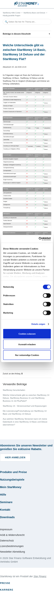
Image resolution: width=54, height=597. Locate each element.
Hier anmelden (15, 457)
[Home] (25, 6)
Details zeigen (38, 324)
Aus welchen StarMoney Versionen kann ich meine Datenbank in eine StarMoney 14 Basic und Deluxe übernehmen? (25, 422)
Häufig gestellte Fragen (11, 16)
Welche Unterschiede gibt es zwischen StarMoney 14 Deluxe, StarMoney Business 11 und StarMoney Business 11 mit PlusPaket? (26, 398)
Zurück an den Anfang (11, 374)
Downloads (7, 517)
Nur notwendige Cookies (27, 355)
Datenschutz (7, 540)
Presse (5, 583)
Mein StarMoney (10, 487)
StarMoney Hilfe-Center (11, 13)
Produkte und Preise (13, 472)
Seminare (6, 502)
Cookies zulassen (27, 333)
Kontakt (5, 509)
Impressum (6, 529)
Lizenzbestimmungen (12, 546)
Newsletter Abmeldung (12, 551)
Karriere (6, 590)
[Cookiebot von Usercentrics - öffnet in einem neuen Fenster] (39, 239)
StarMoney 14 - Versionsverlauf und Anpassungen (25, 406)
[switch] (47, 295)
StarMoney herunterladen (14, 390)
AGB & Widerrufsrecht (12, 535)
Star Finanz (40, 576)
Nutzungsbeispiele (12, 479)
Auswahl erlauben (27, 344)
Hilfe (3, 494)
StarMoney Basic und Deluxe (34, 13)
